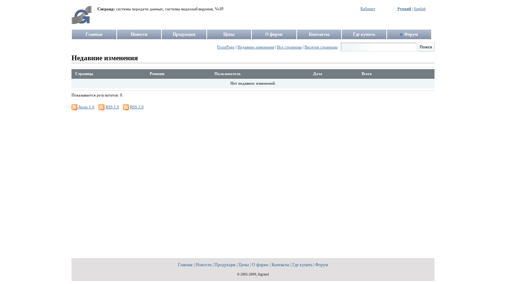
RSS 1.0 (112, 107)
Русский (404, 9)
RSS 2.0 (137, 107)
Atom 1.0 (86, 107)
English (420, 9)
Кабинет (367, 9)
